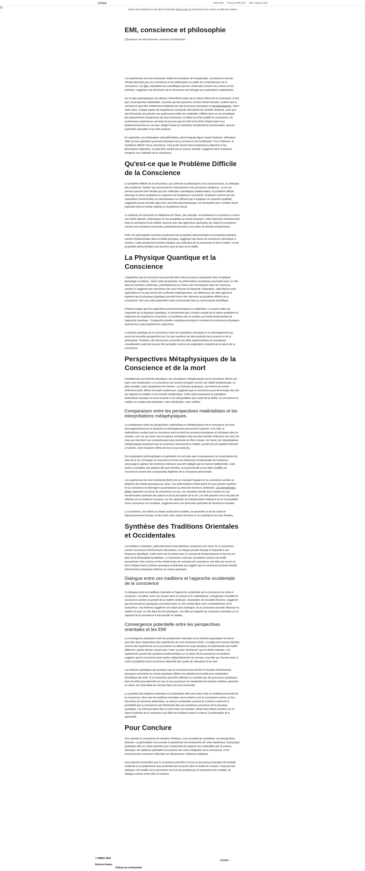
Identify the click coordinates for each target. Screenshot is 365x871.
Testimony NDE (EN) (236, 3)
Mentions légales (103, 864)
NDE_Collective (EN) (258, 3)
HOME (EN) (218, 3)
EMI (146, 86)
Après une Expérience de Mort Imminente (151, 9)
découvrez (182, 9)
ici (190, 9)
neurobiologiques (221, 106)
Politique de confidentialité (128, 867)
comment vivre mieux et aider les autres (214, 9)
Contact (224, 860)
